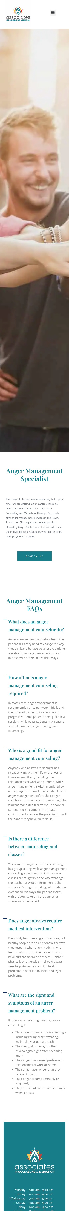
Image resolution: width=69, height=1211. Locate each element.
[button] (53, 13)
